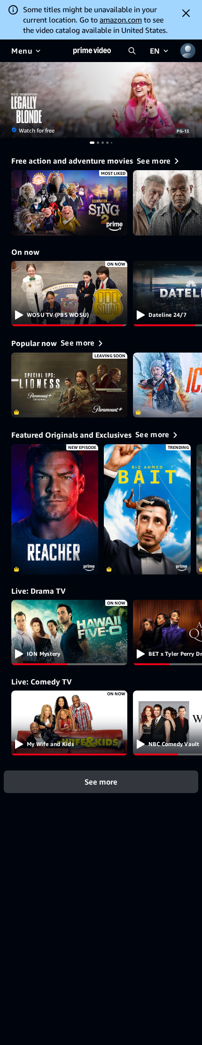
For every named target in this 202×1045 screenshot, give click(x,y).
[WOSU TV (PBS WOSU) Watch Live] (69, 293)
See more (101, 781)
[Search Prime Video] (132, 51)
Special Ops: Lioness (69, 385)
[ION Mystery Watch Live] (69, 632)
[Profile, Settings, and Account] (188, 51)
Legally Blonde (101, 100)
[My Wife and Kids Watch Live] (69, 723)
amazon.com (121, 19)
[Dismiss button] (186, 13)
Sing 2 (69, 203)
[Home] (92, 51)
